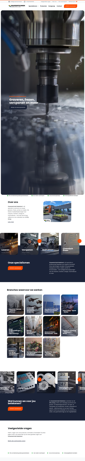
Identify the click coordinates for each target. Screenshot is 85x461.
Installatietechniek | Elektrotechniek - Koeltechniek (51, 310)
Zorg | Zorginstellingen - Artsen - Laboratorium (15, 331)
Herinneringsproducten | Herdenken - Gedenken (35, 353)
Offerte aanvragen (70, 6)
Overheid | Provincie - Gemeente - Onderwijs (31, 310)
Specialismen (33, 6)
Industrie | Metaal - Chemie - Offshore (15, 310)
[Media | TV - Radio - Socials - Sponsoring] (51, 348)
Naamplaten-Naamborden (55, 388)
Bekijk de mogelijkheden (18, 107)
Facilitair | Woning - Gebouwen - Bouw (69, 332)
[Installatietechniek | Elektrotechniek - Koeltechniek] (51, 305)
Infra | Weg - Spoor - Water (69, 311)
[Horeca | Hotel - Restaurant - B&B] (51, 326)
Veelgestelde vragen (45, 1)
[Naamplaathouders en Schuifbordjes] (37, 382)
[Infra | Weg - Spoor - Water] (69, 305)
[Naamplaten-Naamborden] (58, 382)
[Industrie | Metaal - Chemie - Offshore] (15, 305)
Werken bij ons (73, 1)
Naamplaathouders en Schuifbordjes (37, 388)
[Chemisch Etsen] (68, 244)
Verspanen (25, 249)
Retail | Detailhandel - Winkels (32, 332)
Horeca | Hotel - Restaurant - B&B (51, 332)
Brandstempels (76, 388)
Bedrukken (45, 249)
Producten (43, 6)
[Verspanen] (27, 244)
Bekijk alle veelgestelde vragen (16, 441)
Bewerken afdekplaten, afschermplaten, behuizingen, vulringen (16, 386)
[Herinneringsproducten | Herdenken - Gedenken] (33, 348)
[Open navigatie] (38, 6)
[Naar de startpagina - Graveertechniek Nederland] (16, 6)
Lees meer (11, 222)
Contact (59, 6)
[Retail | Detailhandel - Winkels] (33, 326)
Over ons (54, 1)
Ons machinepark (62, 1)
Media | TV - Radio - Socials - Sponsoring (51, 353)
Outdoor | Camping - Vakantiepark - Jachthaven (14, 353)
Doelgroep (51, 6)
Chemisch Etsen (66, 249)
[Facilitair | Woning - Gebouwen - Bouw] (69, 326)
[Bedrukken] (48, 244)
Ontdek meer (23, 252)
